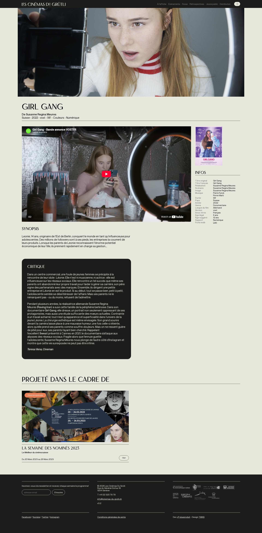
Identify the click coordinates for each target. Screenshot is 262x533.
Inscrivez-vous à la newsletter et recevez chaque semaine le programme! (55, 486)
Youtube (36, 517)
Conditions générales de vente (111, 517)
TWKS (202, 517)
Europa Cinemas (186, 496)
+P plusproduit (183, 517)
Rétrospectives (197, 4)
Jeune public (212, 4)
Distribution (225, 4)
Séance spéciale (35, 395)
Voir (124, 457)
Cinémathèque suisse (181, 487)
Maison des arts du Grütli (175, 496)
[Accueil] (44, 4)
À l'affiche (161, 4)
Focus (185, 4)
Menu (237, 4)
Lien (215, 222)
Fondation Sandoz (200, 496)
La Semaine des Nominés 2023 (50, 448)
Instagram (54, 517)
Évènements (174, 4)
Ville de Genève (212, 487)
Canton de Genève (197, 487)
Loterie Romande (228, 487)
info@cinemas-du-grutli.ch (109, 499)
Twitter (45, 517)
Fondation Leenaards (213, 496)
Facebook (26, 517)
